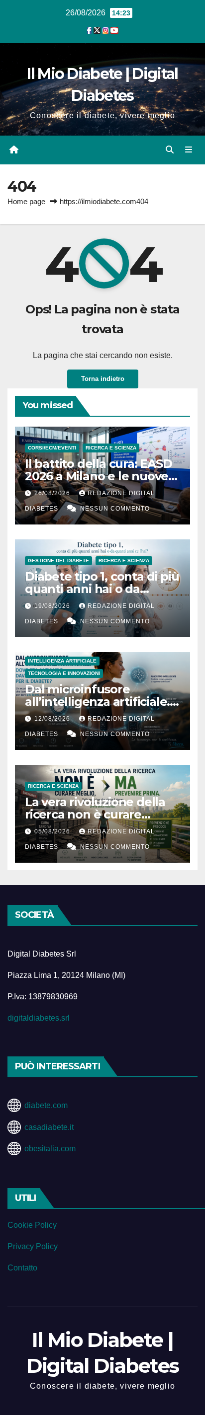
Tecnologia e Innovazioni (64, 673)
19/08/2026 (53, 605)
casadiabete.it (49, 1127)
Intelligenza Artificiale (62, 661)
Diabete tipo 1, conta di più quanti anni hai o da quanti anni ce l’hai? (102, 588)
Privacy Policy (32, 1246)
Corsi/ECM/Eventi (52, 447)
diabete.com (46, 1105)
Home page (26, 201)
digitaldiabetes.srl (38, 1018)
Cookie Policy (32, 1225)
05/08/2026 (53, 831)
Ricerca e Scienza (111, 447)
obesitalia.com (50, 1148)
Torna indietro (102, 378)
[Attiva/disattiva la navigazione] (189, 150)
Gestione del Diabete (58, 560)
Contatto (22, 1268)
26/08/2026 (53, 493)
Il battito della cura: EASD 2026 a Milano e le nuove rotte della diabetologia (98, 476)
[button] (170, 150)
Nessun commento (115, 508)
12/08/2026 (53, 718)
